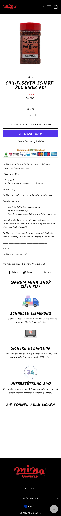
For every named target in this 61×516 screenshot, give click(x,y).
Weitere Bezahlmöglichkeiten (30, 141)
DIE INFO (30, 488)
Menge (30, 109)
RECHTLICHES (30, 498)
